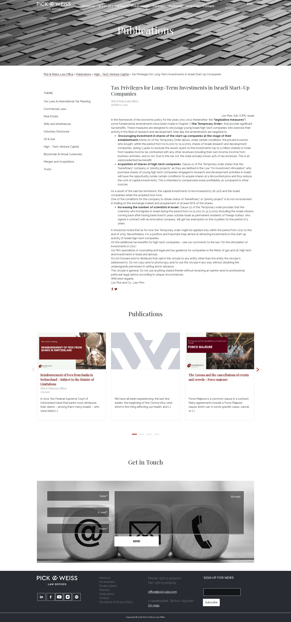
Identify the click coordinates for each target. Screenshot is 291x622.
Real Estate (51, 116)
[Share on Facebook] (112, 289)
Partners (159, 6)
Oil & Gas (49, 139)
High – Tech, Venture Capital (61, 146)
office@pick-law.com (162, 592)
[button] (134, 434)
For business (107, 581)
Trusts (47, 169)
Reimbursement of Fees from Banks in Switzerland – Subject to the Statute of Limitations (67, 379)
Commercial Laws (55, 109)
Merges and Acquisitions (59, 161)
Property (192, 6)
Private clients (108, 586)
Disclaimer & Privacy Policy (116, 602)
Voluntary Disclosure (56, 131)
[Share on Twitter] (116, 289)
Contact (208, 6)
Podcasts (175, 6)
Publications (140, 6)
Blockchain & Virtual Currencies (63, 154)
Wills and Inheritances (57, 124)
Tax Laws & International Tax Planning (67, 101)
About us (88, 6)
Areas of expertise (112, 6)
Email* (207, 586)
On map (153, 605)
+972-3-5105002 (230, 6)
